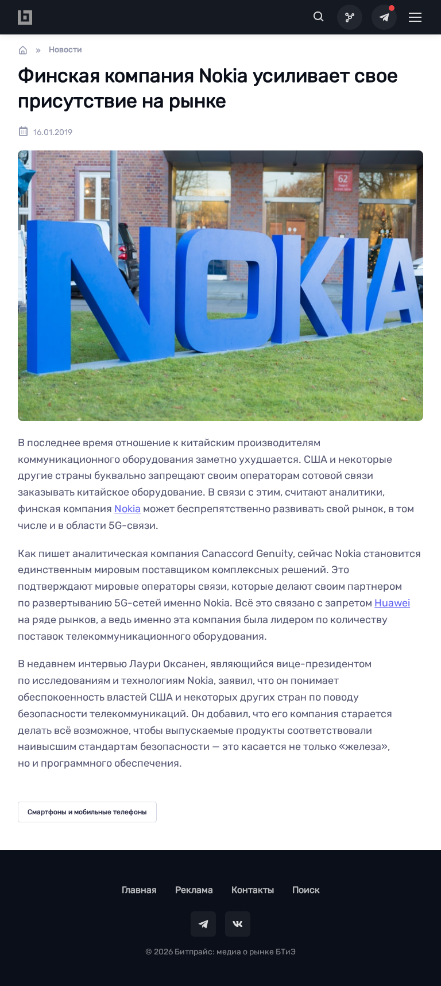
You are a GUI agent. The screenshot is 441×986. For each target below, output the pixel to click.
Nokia (127, 508)
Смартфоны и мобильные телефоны (87, 812)
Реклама (194, 889)
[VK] (237, 924)
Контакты (252, 889)
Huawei (392, 603)
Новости (65, 50)
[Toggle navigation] (414, 17)
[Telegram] (384, 17)
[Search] (318, 17)
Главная (139, 889)
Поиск (306, 889)
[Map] (349, 17)
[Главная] (23, 50)
